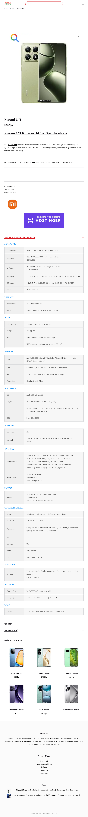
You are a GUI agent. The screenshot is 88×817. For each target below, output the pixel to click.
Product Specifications (19, 237)
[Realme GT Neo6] (16, 694)
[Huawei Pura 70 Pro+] (71, 694)
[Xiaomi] (12, 204)
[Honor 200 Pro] (44, 657)
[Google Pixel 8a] (71, 657)
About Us (44, 770)
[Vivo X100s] (44, 694)
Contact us (44, 773)
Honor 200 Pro (44, 673)
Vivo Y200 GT (16, 673)
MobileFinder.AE (51, 813)
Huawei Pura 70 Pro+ (71, 710)
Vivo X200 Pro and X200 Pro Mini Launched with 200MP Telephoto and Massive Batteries (47, 795)
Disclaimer (44, 767)
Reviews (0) (11, 630)
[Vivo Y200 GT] (16, 657)
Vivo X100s (44, 710)
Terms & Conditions (44, 764)
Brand (8, 624)
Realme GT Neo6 (16, 710)
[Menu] (83, 4)
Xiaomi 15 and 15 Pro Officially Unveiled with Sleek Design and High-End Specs (47, 790)
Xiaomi (11, 189)
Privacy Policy (44, 761)
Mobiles (17, 186)
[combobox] (41, 3)
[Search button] (60, 3)
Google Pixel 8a (71, 673)
